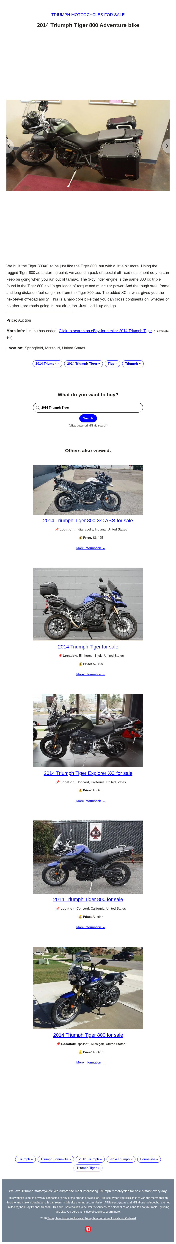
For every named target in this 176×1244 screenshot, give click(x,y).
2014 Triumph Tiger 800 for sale (88, 899)
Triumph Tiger (87, 1168)
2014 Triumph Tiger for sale (88, 647)
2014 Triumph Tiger (82, 363)
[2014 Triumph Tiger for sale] (88, 640)
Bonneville (147, 1159)
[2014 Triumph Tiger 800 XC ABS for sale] (88, 513)
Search (88, 418)
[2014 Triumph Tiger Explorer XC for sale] (88, 766)
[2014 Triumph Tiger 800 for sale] (88, 892)
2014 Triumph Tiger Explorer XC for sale (88, 773)
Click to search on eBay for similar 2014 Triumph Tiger (105, 331)
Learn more (112, 1211)
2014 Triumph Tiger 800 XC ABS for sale (88, 520)
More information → (90, 548)
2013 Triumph (89, 1159)
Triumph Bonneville (54, 1159)
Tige (111, 363)
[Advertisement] (88, 65)
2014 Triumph (46, 363)
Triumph (131, 363)
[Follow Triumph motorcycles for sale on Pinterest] (88, 1231)
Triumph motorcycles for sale (88, 14)
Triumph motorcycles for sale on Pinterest (110, 1218)
